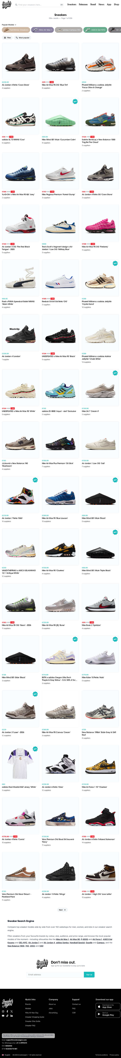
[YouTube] (3, 1016)
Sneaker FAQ (30, 1025)
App (109, 5)
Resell (93, 5)
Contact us (76, 1004)
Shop (116, 5)
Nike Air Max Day (31, 1013)
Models (28, 1008)
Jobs (50, 1008)
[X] (11, 1011)
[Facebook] (7, 1011)
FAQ (73, 1008)
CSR (74, 1013)
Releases (83, 5)
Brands (28, 1004)
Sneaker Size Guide (32, 1021)
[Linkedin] (11, 1016)
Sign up (89, 975)
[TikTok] (7, 1016)
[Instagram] (3, 1011)
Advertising (53, 1013)
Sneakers (71, 5)
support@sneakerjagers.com (16, 1040)
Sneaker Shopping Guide (34, 1017)
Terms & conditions (101, 1055)
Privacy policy (114, 1055)
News (101, 5)
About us (52, 1004)
